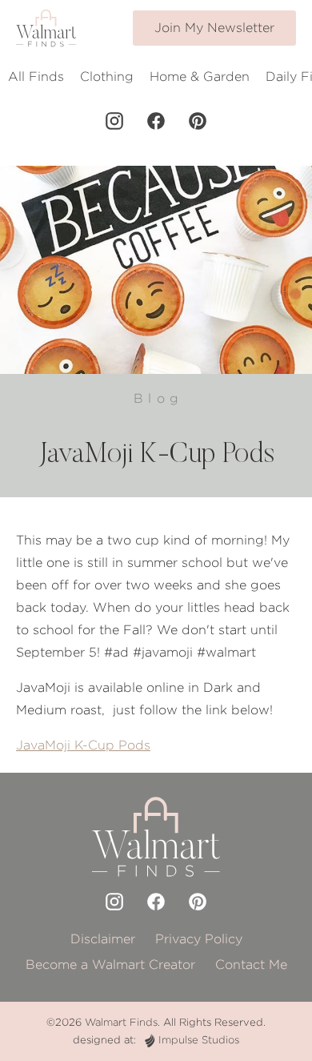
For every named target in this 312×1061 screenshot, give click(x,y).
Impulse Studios (198, 1040)
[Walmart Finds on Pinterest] (197, 121)
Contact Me (251, 964)
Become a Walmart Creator (110, 964)
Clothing (107, 76)
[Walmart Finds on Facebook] (156, 121)
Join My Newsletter (214, 27)
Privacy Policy (198, 938)
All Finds (36, 76)
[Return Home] (46, 28)
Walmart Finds (121, 1022)
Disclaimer (102, 938)
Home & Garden (200, 76)
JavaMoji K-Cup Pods (83, 745)
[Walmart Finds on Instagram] (114, 121)
